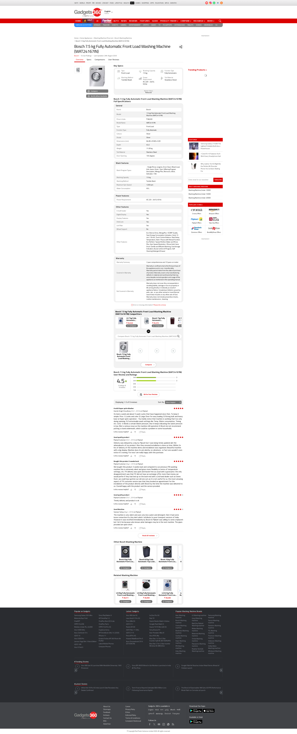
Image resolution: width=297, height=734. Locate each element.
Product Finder (168, 20)
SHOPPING (145, 3)
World (82, 3)
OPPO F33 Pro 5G (105, 627)
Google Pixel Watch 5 (156, 624)
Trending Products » (197, 70)
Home (78, 20)
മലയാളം (159, 714)
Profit (88, 3)
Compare (185, 20)
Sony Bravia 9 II (154, 630)
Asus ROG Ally (154, 636)
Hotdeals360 (179, 25)
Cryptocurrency (104, 630)
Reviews (133, 20)
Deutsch (168, 714)
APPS (152, 3)
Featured (193, 140)
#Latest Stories (80, 684)
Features (145, 20)
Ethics (127, 712)
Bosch (76, 56)
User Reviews (113, 60)
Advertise (107, 724)
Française (176, 714)
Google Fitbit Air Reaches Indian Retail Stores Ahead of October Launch (200, 667)
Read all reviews (148, 536)
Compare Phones (105, 647)
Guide (155, 20)
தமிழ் (167, 710)
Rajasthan (159, 3)
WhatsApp (168, 724)
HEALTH (126, 3)
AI (98, 20)
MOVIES (98, 3)
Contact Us (107, 718)
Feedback (106, 712)
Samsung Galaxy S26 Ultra (83, 615)
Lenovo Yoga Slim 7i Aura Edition (85, 641)
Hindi (157, 710)
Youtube (159, 724)
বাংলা (161, 710)
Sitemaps (107, 709)
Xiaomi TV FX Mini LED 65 (158, 627)
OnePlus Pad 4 (104, 624)
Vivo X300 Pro (79, 639)
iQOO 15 (77, 636)
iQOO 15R (77, 644)
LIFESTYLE (118, 3)
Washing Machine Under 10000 (200, 190)
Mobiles (97, 25)
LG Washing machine (199, 615)
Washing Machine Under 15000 (200, 194)
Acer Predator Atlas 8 (156, 633)
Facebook (149, 724)
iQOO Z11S (130, 633)
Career (127, 707)
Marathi (173, 3)
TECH (132, 3)
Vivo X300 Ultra (79, 630)
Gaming (123, 25)
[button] (180, 322)
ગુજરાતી (151, 714)
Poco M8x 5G (130, 621)
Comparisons (100, 60)
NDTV (76, 3)
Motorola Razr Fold (80, 618)
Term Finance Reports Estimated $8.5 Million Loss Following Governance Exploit (149, 689)
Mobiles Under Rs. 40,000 (83, 627)
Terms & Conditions (132, 718)
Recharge (198, 20)
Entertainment (134, 25)
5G (216, 25)
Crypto (146, 25)
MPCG (167, 3)
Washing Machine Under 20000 (200, 198)
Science (199, 25)
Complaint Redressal (133, 721)
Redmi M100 (130, 627)
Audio (153, 25)
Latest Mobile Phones (106, 644)
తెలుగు (172, 710)
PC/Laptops (167, 25)
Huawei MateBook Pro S (134, 639)
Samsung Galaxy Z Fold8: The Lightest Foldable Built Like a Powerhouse (211, 146)
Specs (89, 60)
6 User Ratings (86, 56)
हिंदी (93, 3)
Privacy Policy (130, 709)
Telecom (106, 25)
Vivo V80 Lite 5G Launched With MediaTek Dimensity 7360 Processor (101, 667)
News (124, 20)
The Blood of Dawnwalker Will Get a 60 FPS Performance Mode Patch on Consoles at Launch (201, 689)
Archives (106, 715)
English (150, 710)
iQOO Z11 (129, 624)
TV (159, 25)
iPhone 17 (102, 636)
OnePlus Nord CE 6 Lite (107, 621)
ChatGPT (77, 621)
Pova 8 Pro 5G (131, 636)
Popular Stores (195, 204)
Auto (116, 20)
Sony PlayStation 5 (105, 615)
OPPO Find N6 (79, 624)
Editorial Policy (130, 715)
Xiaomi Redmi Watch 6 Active (159, 621)
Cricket (105, 3)
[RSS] (221, 3)
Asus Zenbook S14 (80, 633)
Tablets (190, 25)
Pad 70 (151, 618)
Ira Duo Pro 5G (154, 615)
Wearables (208, 25)
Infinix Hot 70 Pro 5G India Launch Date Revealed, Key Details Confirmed (99, 689)
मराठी (178, 710)
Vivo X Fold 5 (78, 647)
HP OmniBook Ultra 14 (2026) (109, 633)
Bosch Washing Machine (123, 38)
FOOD (112, 3)
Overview (79, 60)
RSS (104, 721)
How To (115, 25)
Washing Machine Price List (103, 38)
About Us (106, 707)
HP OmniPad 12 (104, 618)
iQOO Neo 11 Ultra (132, 630)
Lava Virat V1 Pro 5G (133, 618)
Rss (172, 724)
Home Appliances (86, 38)
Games (137, 3)
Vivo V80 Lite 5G (131, 615)
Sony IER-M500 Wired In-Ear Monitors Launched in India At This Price (151, 667)
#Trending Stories (81, 662)
